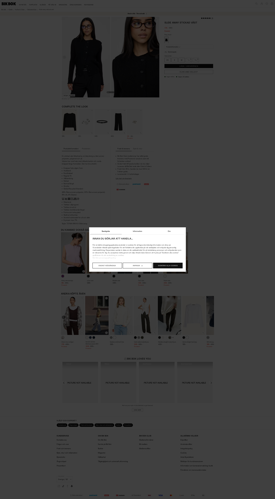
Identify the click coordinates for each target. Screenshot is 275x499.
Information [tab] (137, 231)
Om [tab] (169, 231)
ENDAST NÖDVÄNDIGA (107, 265)
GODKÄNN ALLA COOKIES (168, 265)
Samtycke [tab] (106, 231)
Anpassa (136, 265)
